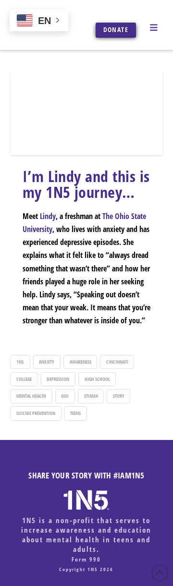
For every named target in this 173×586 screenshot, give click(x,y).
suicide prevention (35, 413)
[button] (153, 27)
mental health (31, 395)
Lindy (48, 216)
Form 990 (86, 559)
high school (97, 379)
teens (75, 413)
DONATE (115, 29)
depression (58, 379)
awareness (80, 361)
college (24, 379)
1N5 (20, 361)
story (118, 395)
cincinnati (117, 361)
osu (65, 395)
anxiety (46, 361)
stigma (91, 395)
